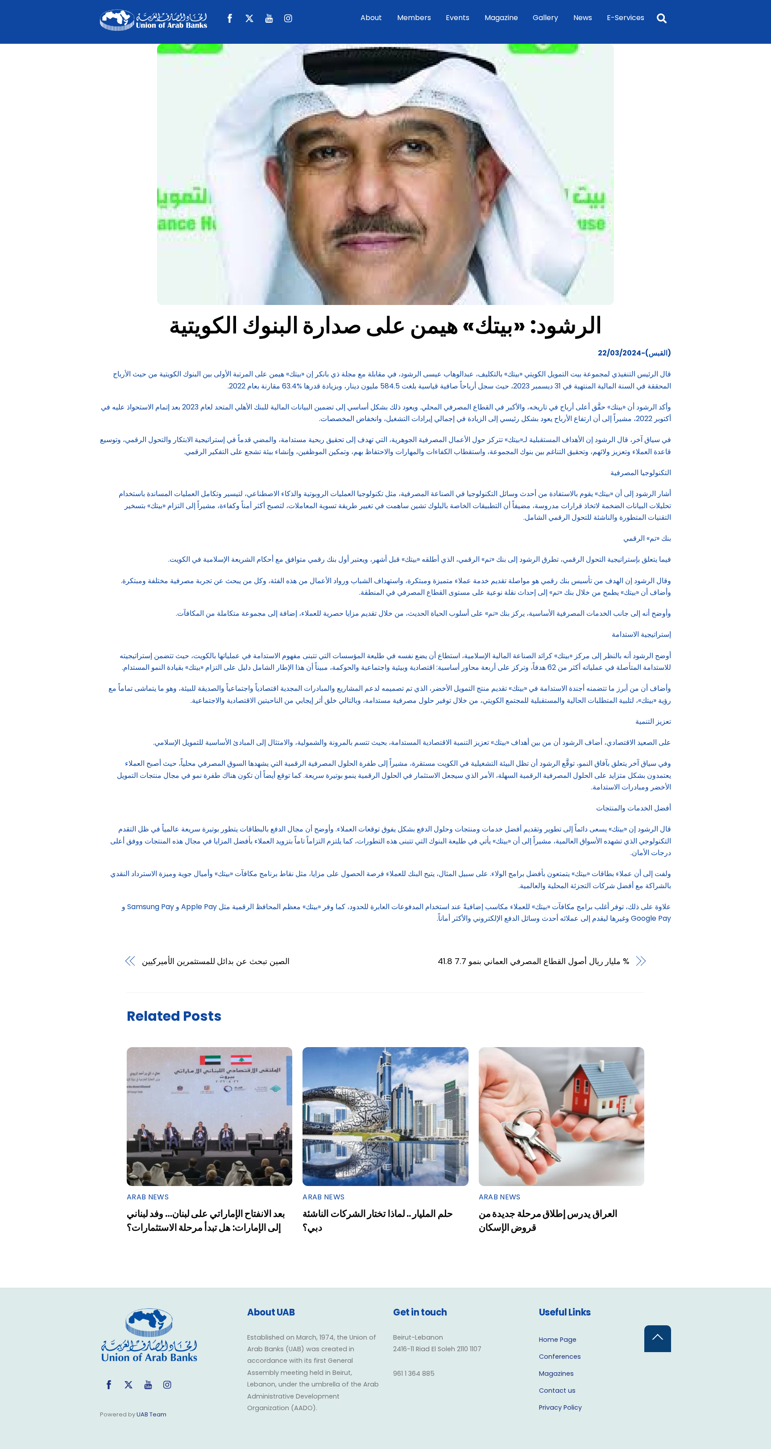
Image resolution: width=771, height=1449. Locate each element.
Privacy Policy (560, 1407)
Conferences (560, 1356)
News (582, 18)
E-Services (625, 18)
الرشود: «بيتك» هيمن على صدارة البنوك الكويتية (385, 325)
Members (414, 18)
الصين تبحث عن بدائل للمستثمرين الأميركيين (216, 961)
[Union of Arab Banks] (153, 26)
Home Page (557, 1339)
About (371, 18)
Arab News (148, 1197)
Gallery (545, 18)
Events (457, 18)
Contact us (557, 1390)
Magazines (556, 1373)
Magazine (501, 18)
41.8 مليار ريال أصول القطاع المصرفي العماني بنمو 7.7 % (533, 961)
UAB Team (151, 1414)
